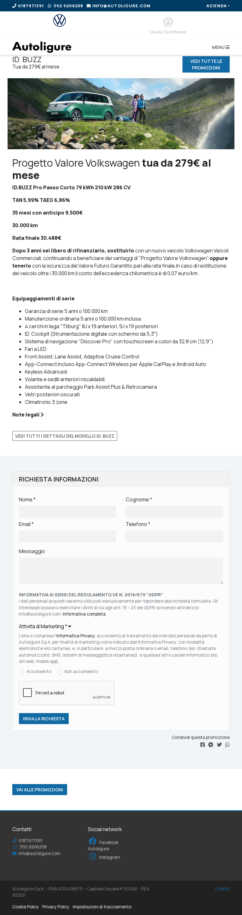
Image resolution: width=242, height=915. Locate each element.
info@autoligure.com (39, 853)
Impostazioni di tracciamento (102, 907)
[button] (219, 47)
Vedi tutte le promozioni (206, 64)
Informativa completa (84, 614)
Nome (27, 499)
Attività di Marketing (43, 626)
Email (26, 524)
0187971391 (30, 840)
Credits (222, 889)
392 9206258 (33, 847)
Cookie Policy (25, 907)
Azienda (216, 6)
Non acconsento (81, 671)
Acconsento (38, 671)
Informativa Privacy (75, 636)
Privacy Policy (55, 907)
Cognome (139, 499)
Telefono (138, 524)
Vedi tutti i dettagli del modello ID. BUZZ (64, 436)
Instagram (109, 857)
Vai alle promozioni (39, 790)
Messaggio (32, 551)
